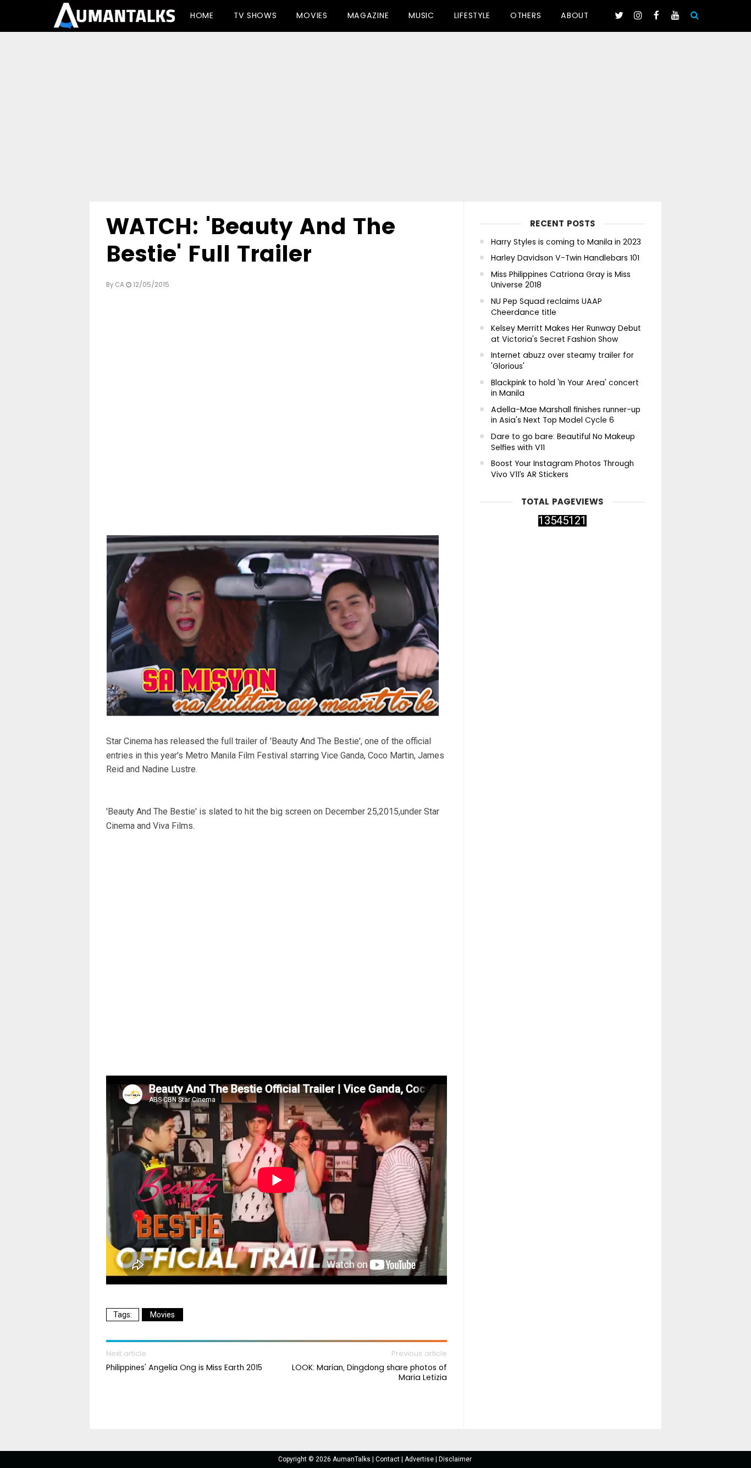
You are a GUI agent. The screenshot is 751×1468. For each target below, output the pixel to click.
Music (421, 15)
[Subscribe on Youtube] (675, 15)
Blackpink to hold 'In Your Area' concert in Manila (565, 388)
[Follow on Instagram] (637, 15)
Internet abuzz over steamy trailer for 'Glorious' (562, 361)
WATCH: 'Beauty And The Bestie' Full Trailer (250, 240)
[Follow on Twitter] (619, 15)
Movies (311, 15)
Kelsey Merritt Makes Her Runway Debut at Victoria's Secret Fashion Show (566, 334)
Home (202, 15)
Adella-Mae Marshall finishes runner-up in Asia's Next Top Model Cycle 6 (565, 415)
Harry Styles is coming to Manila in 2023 (566, 242)
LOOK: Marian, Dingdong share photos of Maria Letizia (369, 1372)
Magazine (368, 15)
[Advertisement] (375, 118)
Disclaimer (455, 1459)
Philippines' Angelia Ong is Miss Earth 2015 (184, 1367)
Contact (388, 1459)
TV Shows (255, 15)
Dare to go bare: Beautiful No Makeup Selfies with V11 (563, 442)
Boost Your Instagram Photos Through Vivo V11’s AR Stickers (562, 469)
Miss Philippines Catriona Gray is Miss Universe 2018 (561, 280)
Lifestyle (472, 15)
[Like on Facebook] (656, 15)
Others (525, 15)
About (575, 15)
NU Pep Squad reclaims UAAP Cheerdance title (546, 307)
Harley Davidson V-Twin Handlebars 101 (565, 258)
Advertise (420, 1459)
